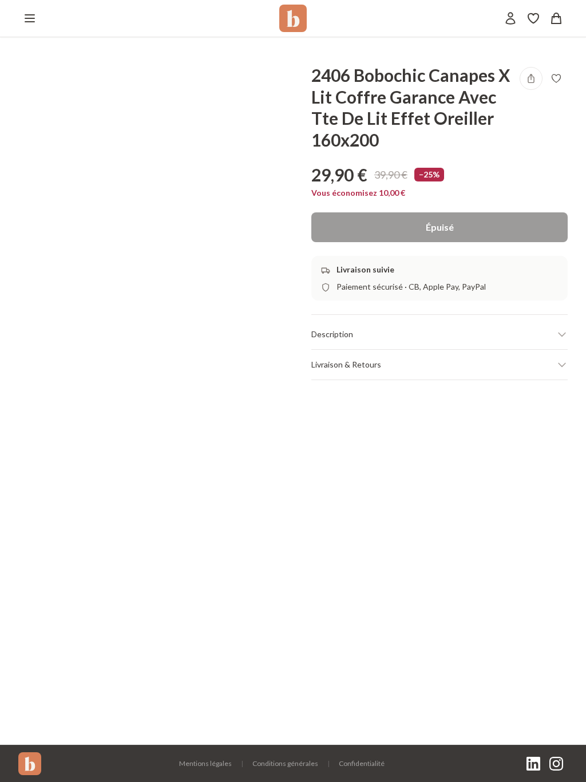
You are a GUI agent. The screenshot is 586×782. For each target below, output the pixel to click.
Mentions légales (205, 763)
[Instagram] (556, 763)
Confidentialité (362, 763)
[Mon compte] (510, 18)
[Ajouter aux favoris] (556, 78)
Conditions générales (285, 763)
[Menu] (29, 18)
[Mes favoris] (533, 18)
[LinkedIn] (533, 763)
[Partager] (531, 78)
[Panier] (556, 18)
